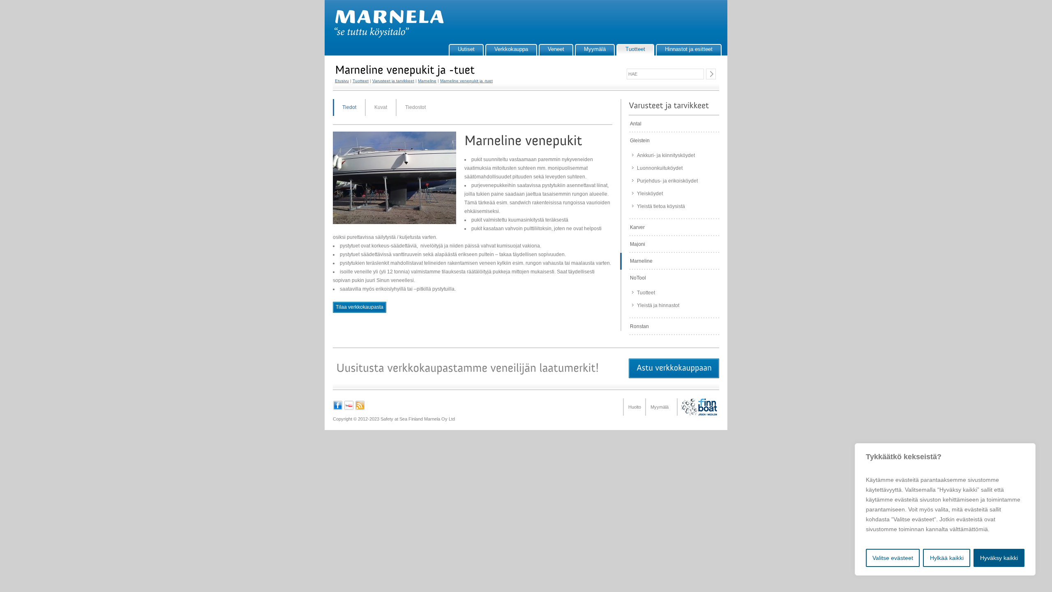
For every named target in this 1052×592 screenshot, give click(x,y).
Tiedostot (415, 107)
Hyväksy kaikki (999, 558)
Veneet (556, 49)
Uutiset (466, 49)
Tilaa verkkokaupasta (359, 307)
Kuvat (380, 107)
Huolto (634, 407)
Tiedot (349, 107)
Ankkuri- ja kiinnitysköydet (666, 155)
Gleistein (640, 140)
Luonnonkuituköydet (660, 168)
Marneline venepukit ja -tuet (466, 81)
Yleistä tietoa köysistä (661, 206)
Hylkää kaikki (947, 558)
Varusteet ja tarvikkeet (393, 81)
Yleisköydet (650, 194)
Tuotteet (635, 49)
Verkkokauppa (511, 49)
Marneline (427, 81)
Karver (637, 227)
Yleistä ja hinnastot (658, 305)
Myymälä (595, 49)
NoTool (638, 278)
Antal (635, 124)
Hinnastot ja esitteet (689, 49)
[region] (945, 509)
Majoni (637, 244)
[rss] (360, 408)
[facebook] (338, 408)
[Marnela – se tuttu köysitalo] (385, 36)
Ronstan (639, 326)
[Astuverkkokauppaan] (674, 368)
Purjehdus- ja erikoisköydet (667, 181)
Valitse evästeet (892, 558)
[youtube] (349, 408)
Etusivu (342, 81)
